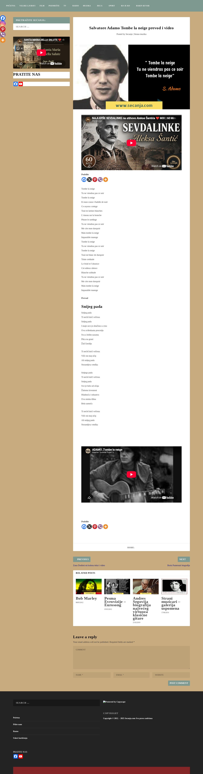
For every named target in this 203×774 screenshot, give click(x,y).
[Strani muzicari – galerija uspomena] (174, 586)
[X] (89, 179)
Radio (75, 6)
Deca (99, 6)
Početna (10, 6)
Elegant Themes (34, 770)
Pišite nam (17, 724)
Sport (112, 6)
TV (65, 6)
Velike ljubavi (27, 6)
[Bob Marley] (89, 586)
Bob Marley (86, 598)
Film (42, 6)
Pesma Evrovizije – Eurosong (115, 601)
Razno (15, 731)
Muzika (87, 6)
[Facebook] (84, 179)
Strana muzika (140, 34)
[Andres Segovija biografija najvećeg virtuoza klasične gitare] (146, 586)
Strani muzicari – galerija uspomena (170, 603)
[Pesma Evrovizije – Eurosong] (117, 586)
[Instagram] (3, 23)
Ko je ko (125, 6)
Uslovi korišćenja (20, 738)
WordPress (54, 770)
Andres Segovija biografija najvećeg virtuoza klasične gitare (142, 608)
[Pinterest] (94, 179)
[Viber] (100, 179)
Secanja (129, 34)
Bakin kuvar (143, 6)
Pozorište (54, 6)
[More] (105, 179)
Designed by (26, 770)
